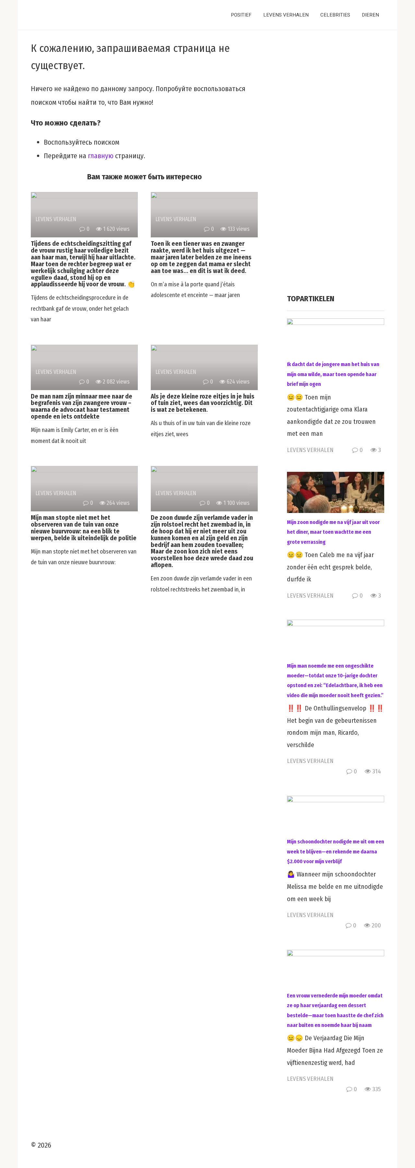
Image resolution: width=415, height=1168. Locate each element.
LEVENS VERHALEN (286, 15)
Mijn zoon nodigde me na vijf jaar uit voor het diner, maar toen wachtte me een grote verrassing (333, 532)
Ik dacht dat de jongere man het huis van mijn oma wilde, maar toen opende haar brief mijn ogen (333, 374)
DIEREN (370, 15)
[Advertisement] (335, 164)
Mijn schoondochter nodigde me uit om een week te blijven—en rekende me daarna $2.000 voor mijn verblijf (335, 851)
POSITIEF (241, 15)
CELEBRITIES (335, 15)
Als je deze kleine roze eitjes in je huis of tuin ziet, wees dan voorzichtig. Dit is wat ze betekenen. (203, 403)
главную (100, 155)
